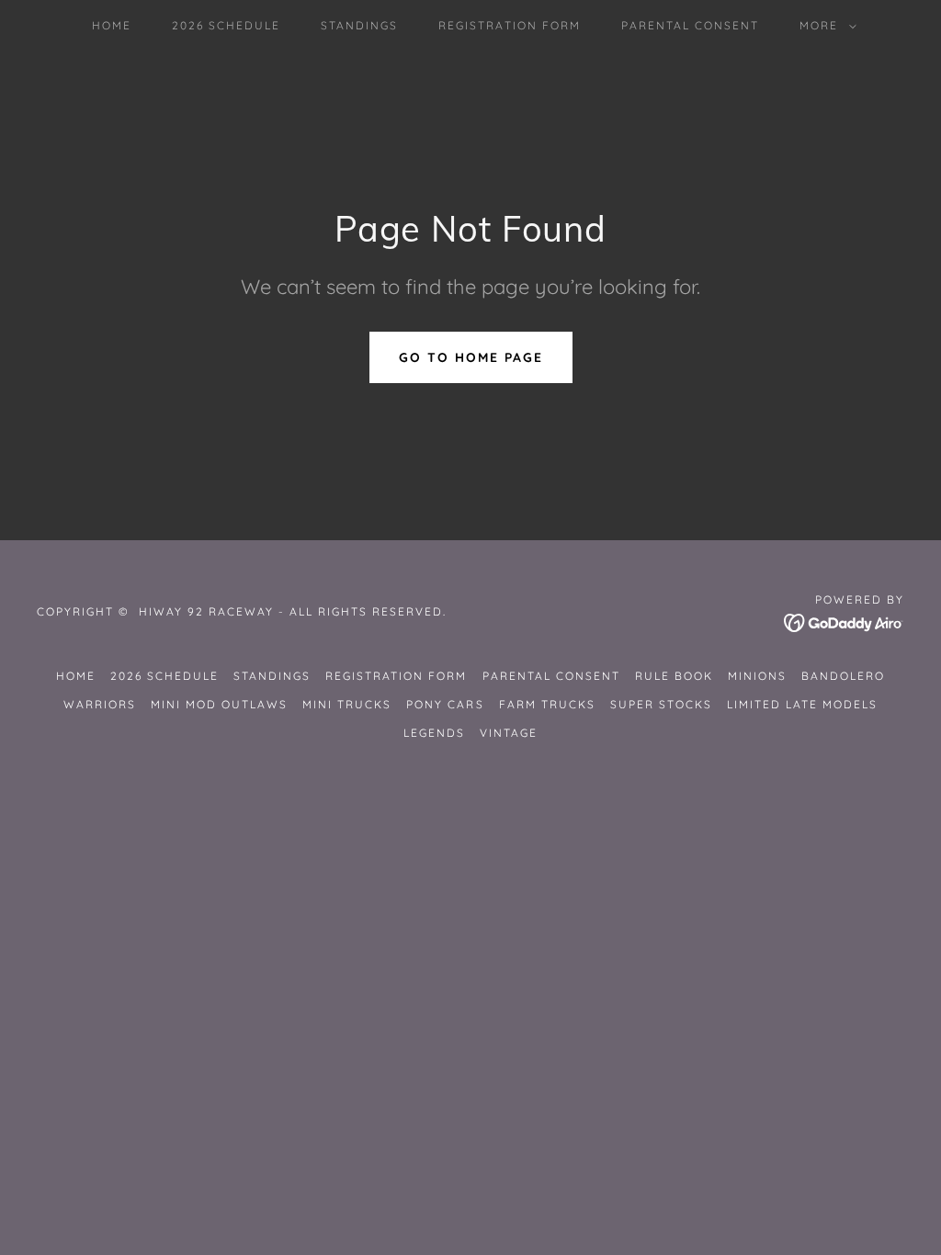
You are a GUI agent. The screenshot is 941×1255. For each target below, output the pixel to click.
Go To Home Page (471, 357)
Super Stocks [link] (661, 704)
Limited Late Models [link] (802, 704)
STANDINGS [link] (359, 25)
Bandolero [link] (843, 676)
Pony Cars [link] (444, 704)
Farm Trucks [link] (547, 704)
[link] (844, 621)
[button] (824, 26)
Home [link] (111, 25)
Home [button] (76, 676)
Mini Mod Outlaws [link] (219, 704)
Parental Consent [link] (690, 25)
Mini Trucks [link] (346, 704)
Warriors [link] (99, 704)
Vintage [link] (509, 733)
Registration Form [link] (509, 25)
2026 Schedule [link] (226, 25)
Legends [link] (434, 733)
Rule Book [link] (674, 676)
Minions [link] (757, 676)
